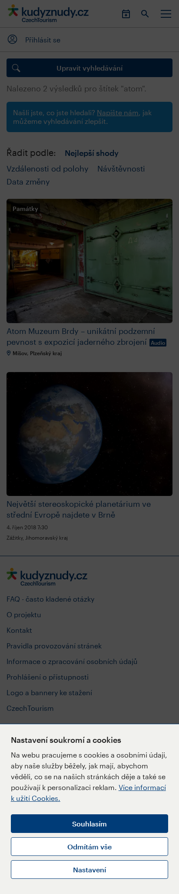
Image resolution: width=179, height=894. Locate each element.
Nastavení (89, 869)
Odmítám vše (89, 846)
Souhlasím (89, 824)
